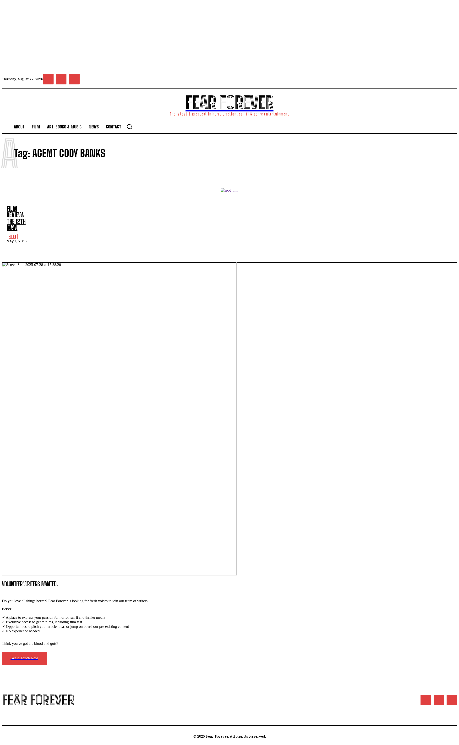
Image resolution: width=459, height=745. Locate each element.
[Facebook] (48, 79)
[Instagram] (61, 79)
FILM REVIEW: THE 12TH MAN (16, 218)
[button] (129, 126)
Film (12, 236)
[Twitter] (74, 79)
